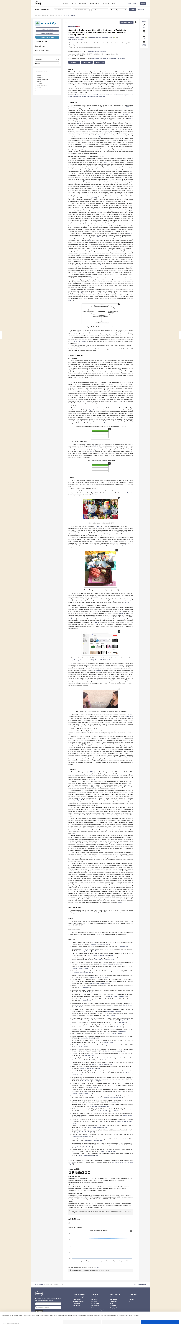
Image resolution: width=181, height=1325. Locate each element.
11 (125, 114)
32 (125, 201)
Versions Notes (100, 62)
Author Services (94, 3)
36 (128, 233)
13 (128, 118)
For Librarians (95, 1303)
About (114, 3)
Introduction (40, 77)
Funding (39, 87)
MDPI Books (113, 1299)
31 (95, 197)
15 (78, 123)
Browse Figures (87, 62)
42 (79, 244)
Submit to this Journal (47, 29)
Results (39, 81)
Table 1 (103, 423)
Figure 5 (98, 670)
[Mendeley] (89, 1173)
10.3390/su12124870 (69, 15)
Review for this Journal (47, 33)
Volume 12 (53, 15)
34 (100, 212)
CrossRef (102, 944)
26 (130, 171)
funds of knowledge (93, 94)
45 (129, 785)
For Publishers (95, 1305)
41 (90, 240)
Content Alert (142, 1284)
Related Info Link (40, 46)
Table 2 (91, 451)
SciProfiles (113, 1305)
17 (109, 131)
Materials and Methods (42, 79)
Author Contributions (42, 85)
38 (131, 233)
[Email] (70, 1173)
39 (98, 237)
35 (127, 231)
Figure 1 (70, 300)
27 (84, 181)
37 (129, 233)
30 (94, 197)
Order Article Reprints (126, 22)
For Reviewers (95, 1299)
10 (123, 114)
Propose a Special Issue (47, 37)
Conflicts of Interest (41, 89)
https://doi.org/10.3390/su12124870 (97, 51)
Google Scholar (94, 944)
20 (83, 146)
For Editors (94, 1301)
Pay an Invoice (77, 1299)
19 (99, 137)
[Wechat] (82, 1173)
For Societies (95, 1308)
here (77, 1213)
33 (131, 211)
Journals (65, 3)
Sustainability (45, 15)
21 (105, 162)
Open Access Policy (78, 1301)
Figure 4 (121, 613)
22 (106, 162)
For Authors (94, 1297)
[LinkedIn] (76, 1173)
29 (125, 190)
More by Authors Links (42, 50)
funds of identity (80, 94)
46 (131, 785)
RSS (135, 1284)
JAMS (111, 1310)
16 (80, 123)
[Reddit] (86, 1173)
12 (126, 114)
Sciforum (112, 1297)
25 (89, 170)
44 (111, 384)
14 (130, 118)
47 (75, 833)
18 (110, 131)
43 (81, 293)
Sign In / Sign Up (132, 3)
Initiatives (106, 3)
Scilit (107, 944)
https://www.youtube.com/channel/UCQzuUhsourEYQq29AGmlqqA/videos (92, 660)
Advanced (141, 10)
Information (82, 3)
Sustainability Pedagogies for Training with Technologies (108, 58)
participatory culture (80, 96)
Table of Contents (41, 72)
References (40, 91)
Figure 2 (129, 493)
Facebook (131, 1299)
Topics (74, 3)
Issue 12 (60, 15)
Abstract (39, 75)
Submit (143, 3)
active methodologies (106, 94)
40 (88, 240)
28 (103, 188)
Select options (40, 1304)
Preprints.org (113, 1301)
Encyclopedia (113, 1308)
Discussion (39, 83)
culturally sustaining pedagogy (96, 96)
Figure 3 (127, 545)
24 (103, 166)
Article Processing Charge (80, 1297)
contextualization (119, 94)
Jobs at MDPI (76, 1305)
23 (108, 162)
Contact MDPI (76, 1303)
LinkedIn (131, 1297)
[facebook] (79, 1173)
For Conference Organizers (98, 1310)
